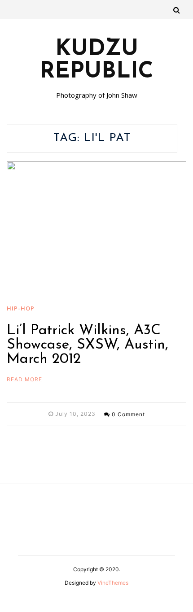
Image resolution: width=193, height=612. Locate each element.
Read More (24, 379)
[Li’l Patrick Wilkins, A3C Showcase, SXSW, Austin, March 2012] (96, 228)
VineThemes (112, 582)
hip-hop (21, 308)
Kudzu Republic (96, 61)
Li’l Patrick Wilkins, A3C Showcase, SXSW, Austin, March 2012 (87, 344)
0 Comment (128, 414)
